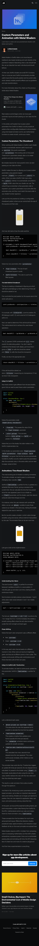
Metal (3, 31)
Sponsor (35, 928)
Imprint (22, 928)
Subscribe (28, 928)
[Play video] (19, 534)
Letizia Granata (12, 49)
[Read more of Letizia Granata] (4, 49)
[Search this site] (32, 2)
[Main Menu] (36, 3)
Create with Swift (17, 924)
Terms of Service (7, 928)
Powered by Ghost (19, 932)
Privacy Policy (16, 928)
